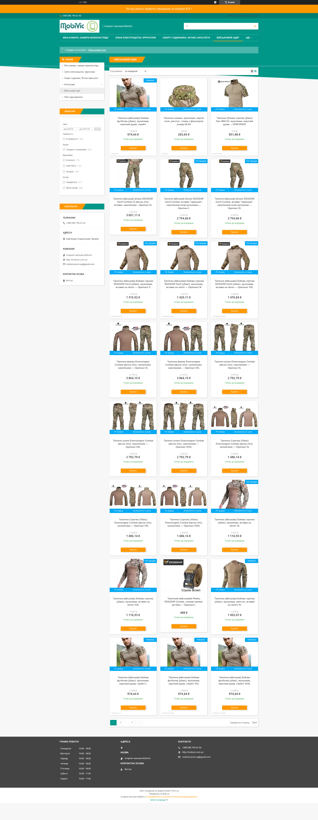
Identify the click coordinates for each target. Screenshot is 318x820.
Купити (133, 148)
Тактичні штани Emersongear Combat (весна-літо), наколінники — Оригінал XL (234, 364)
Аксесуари (69, 84)
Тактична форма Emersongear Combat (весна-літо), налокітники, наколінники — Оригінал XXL (183, 364)
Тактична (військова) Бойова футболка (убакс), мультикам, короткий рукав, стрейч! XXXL (234, 680)
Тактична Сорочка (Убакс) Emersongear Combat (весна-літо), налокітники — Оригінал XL (234, 443)
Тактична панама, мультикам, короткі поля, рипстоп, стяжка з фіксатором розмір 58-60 (184, 121)
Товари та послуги (76, 50)
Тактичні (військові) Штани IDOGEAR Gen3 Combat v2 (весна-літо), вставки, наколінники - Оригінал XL (133, 201)
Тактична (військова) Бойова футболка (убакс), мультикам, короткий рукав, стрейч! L (133, 680)
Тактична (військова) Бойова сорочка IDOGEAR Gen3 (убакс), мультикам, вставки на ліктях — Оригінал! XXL (234, 284)
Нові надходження (73, 97)
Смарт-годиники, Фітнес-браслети (81, 78)
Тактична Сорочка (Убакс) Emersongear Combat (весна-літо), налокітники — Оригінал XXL (133, 522)
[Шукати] (255, 26)
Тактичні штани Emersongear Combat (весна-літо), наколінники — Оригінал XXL (133, 443)
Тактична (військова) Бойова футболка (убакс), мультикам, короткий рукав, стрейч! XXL (184, 680)
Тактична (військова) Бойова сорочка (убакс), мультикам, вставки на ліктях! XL (234, 522)
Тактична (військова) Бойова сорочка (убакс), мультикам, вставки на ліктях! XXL (133, 601)
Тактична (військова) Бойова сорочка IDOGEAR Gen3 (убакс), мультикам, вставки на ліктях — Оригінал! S (133, 284)
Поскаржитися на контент (158, 797)
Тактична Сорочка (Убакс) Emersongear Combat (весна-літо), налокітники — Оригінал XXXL (184, 522)
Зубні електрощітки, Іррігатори (135, 37)
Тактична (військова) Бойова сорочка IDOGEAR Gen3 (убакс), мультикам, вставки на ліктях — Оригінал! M (184, 284)
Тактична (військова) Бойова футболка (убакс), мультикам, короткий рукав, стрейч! (133, 121)
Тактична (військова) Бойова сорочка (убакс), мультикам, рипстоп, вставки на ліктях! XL (234, 601)
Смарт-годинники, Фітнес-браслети (186, 37)
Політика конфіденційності (184, 797)
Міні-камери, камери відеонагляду (81, 65)
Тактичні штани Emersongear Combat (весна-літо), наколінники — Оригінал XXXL (184, 443)
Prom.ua (175, 791)
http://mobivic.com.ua (76, 259)
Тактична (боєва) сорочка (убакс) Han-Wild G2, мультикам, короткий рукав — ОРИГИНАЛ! (234, 121)
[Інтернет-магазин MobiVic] (79, 26)
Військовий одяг (228, 37)
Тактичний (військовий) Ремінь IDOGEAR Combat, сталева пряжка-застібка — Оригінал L (183, 601)
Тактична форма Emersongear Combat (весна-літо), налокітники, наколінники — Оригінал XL (133, 364)
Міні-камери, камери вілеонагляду (86, 37)
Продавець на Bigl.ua (159, 794)
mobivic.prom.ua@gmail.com (80, 264)
